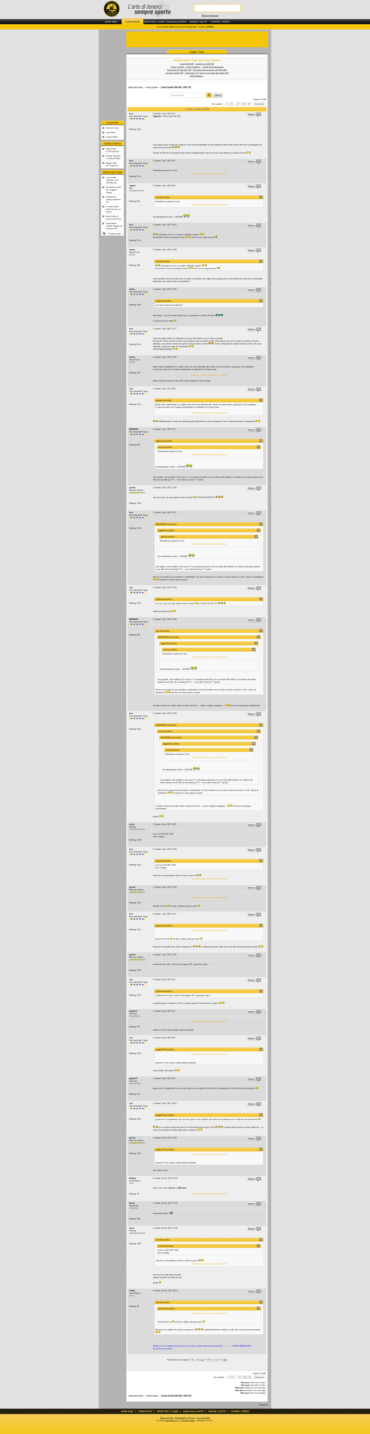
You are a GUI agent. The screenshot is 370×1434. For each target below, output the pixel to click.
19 (249, 104)
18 (244, 104)
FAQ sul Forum (112, 128)
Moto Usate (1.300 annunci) (112, 150)
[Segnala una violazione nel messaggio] (258, 115)
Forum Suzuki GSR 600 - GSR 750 (176, 87)
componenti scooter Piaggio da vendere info (114, 226)
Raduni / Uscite (198, 21)
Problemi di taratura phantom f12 (113, 199)
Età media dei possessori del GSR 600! (210, 70)
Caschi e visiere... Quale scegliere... (186, 67)
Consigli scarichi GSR (174, 73)
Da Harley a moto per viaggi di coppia (113, 190)
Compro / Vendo (220, 21)
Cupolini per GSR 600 (204, 64)
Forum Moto (132, 21)
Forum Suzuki (152, 87)
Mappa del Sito (166, 1418)
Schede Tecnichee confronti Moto (113, 157)
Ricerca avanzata (210, 15)
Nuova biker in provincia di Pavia (113, 217)
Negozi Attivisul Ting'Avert (112, 164)
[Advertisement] (197, 39)
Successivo (259, 104)
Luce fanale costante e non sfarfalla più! (112, 180)
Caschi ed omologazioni (213, 67)
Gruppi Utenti (111, 137)
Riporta (251, 114)
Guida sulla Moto (176, 21)
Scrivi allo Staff (203, 1418)
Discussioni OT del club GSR (179, 70)
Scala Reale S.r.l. (171, 1420)
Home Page (111, 21)
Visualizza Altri (114, 233)
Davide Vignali (188, 1420)
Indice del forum (135, 87)
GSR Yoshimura (196, 76)
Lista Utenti (110, 132)
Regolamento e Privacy (185, 1418)
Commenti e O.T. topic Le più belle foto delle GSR (207, 73)
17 (238, 104)
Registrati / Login (154, 21)
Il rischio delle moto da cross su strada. (113, 209)
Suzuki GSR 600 (187, 64)
